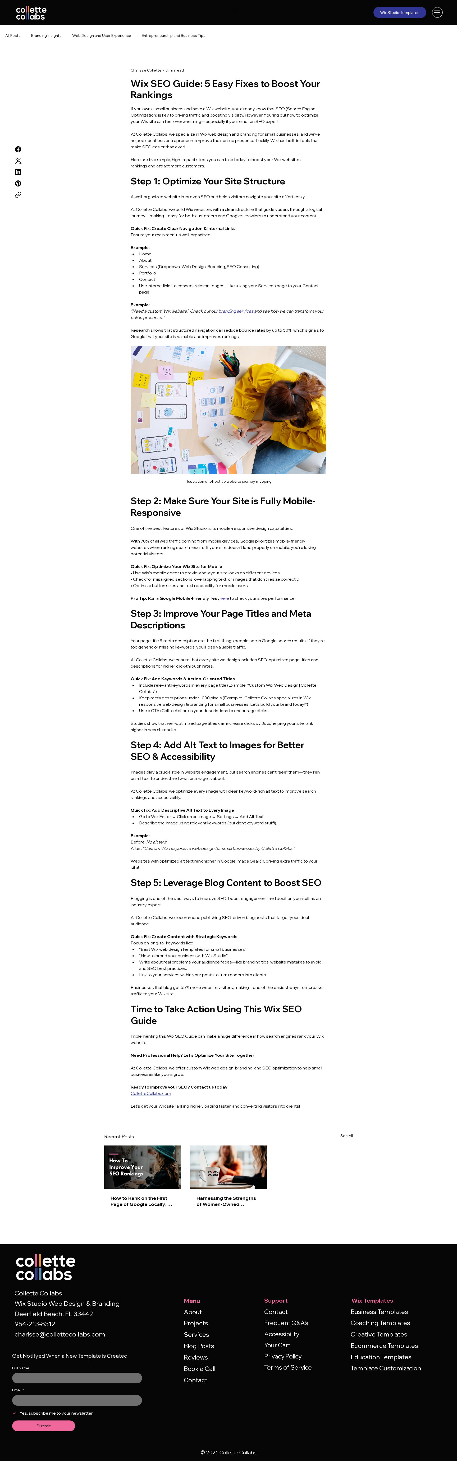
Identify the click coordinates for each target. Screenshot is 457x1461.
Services (196, 1334)
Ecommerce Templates (384, 1345)
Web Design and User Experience (101, 35)
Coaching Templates (380, 1323)
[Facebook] (18, 149)
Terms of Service (288, 1367)
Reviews (196, 1357)
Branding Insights (46, 35)
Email (18, 1390)
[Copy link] (18, 195)
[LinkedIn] (18, 172)
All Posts (13, 35)
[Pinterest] (18, 183)
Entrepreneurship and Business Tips (173, 35)
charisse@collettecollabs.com (60, 1334)
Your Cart (277, 1345)
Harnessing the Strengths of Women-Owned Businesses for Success (226, 1201)
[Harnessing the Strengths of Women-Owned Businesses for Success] (228, 1167)
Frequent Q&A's (286, 1323)
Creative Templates (379, 1334)
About (193, 1312)
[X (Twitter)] (18, 161)
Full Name (20, 1368)
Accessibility (281, 1334)
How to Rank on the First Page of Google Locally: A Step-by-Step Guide (141, 1201)
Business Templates (379, 1312)
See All (346, 1135)
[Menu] (437, 12)
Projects (196, 1323)
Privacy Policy (282, 1356)
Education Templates (381, 1357)
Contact (195, 1380)
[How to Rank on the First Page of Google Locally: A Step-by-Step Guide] (142, 1167)
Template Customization (386, 1368)
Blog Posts (199, 1346)
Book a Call (199, 1369)
